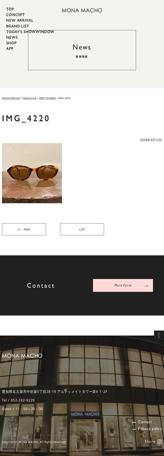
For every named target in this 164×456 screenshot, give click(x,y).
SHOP (11, 42)
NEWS (12, 37)
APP (9, 48)
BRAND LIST (17, 25)
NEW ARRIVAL (19, 20)
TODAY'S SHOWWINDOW (30, 31)
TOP (10, 9)
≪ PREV (24, 229)
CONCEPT (15, 14)
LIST (82, 229)
